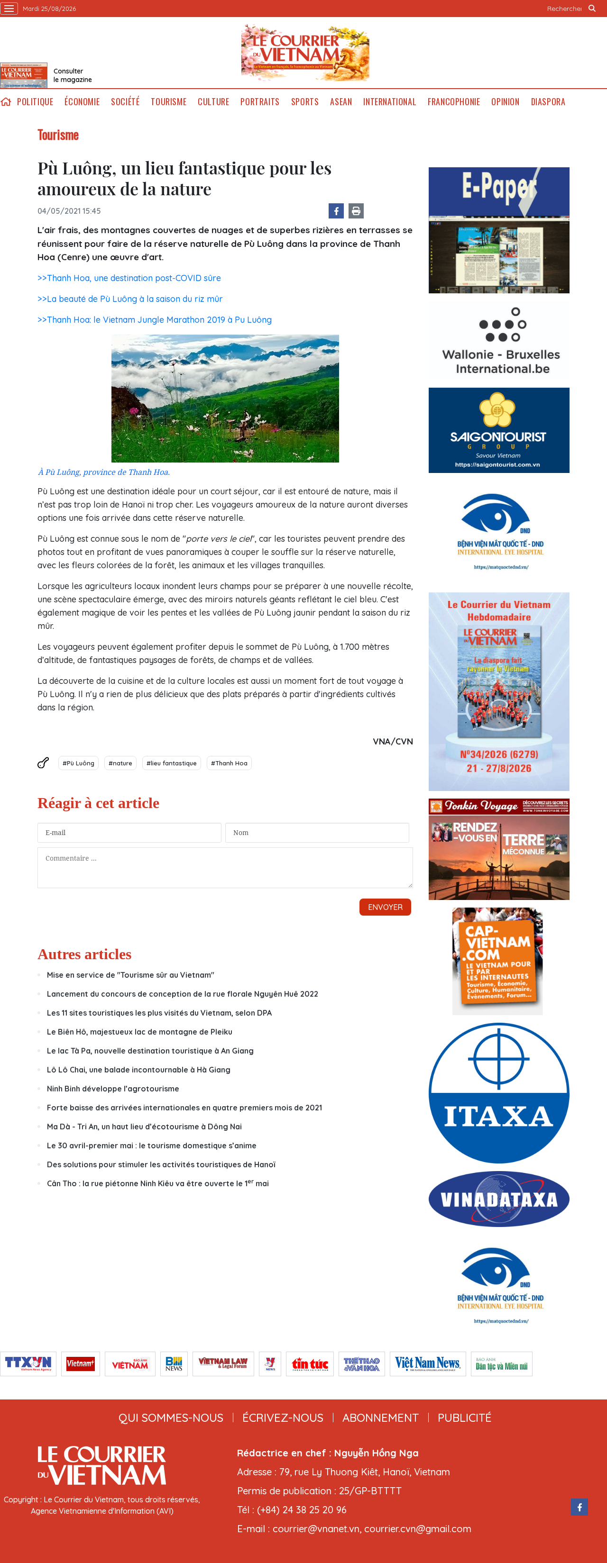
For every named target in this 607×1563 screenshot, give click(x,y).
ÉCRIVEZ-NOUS (282, 1417)
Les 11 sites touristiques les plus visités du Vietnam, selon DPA (159, 1013)
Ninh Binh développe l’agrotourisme (113, 1088)
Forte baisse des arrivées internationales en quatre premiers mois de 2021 (184, 1107)
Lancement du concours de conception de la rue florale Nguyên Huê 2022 (182, 994)
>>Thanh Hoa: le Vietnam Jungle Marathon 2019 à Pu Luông (154, 319)
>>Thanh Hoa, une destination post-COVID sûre (129, 278)
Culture (213, 102)
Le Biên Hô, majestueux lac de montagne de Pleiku (139, 1031)
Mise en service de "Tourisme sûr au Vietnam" (130, 975)
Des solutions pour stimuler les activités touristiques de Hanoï (161, 1164)
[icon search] (591, 8)
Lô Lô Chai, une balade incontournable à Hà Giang (138, 1069)
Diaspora (548, 102)
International (389, 102)
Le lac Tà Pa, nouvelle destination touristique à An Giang (150, 1050)
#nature (120, 763)
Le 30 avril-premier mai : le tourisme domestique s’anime (152, 1145)
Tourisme (168, 102)
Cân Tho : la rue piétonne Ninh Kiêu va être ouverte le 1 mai (158, 1183)
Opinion (505, 102)
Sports (305, 102)
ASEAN (341, 102)
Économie (82, 102)
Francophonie (454, 102)
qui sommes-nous (171, 1417)
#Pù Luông (78, 763)
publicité (465, 1417)
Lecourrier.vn (305, 52)
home (5, 102)
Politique (35, 102)
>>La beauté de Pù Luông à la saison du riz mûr (130, 298)
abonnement (380, 1417)
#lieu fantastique (172, 763)
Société (125, 102)
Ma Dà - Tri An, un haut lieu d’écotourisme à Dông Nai (144, 1126)
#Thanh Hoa (229, 763)
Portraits (259, 102)
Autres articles (84, 954)
